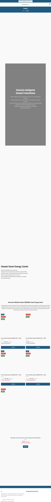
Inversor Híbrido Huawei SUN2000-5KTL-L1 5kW (36, 375)
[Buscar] (44, 4)
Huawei (2, 339)
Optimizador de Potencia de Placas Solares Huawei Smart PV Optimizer (25, 437)
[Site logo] (25, 4)
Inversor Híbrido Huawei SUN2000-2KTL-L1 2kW (36, 338)
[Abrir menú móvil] (1, 4)
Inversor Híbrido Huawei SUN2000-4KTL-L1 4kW (11, 375)
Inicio (23, 10)
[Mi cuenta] (47, 4)
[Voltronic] (13, 484)
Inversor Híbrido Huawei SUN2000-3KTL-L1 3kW (11, 338)
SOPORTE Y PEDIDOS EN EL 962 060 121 (25, 1)
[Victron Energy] (38, 484)
